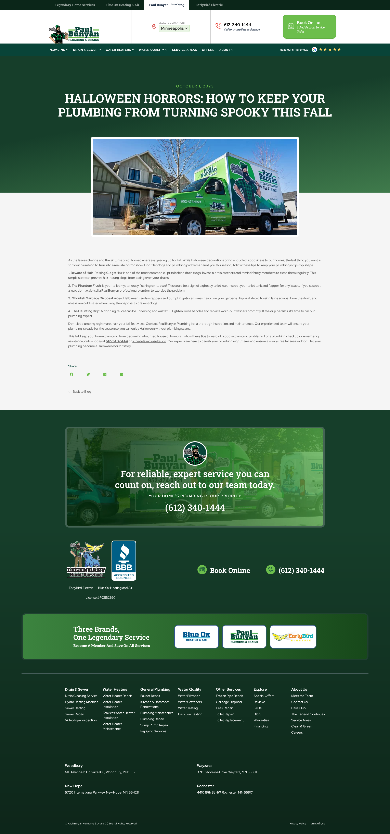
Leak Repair (224, 708)
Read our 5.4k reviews (294, 49)
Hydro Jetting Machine (81, 702)
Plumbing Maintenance (156, 713)
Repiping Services (153, 731)
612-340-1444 (117, 341)
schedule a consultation (149, 341)
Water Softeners (190, 702)
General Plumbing (155, 689)
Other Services (228, 689)
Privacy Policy (297, 823)
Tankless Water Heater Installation (119, 715)
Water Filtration (189, 696)
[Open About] (232, 50)
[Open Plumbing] (67, 50)
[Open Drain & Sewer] (100, 50)
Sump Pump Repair (154, 725)
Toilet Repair (225, 714)
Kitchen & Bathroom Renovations (155, 704)
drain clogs (193, 273)
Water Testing (188, 708)
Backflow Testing (190, 714)
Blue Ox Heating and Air (115, 588)
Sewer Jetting (75, 708)
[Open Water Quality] (166, 50)
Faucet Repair (150, 696)
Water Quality (189, 689)
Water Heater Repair (117, 696)
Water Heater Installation (112, 704)
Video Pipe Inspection (81, 720)
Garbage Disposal (229, 702)
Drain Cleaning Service (81, 696)
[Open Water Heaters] (133, 50)
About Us (299, 689)
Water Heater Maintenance (112, 726)
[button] (71, 374)
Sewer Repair (74, 714)
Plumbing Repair (152, 719)
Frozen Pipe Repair (229, 696)
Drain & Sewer (77, 689)
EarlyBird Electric (81, 588)
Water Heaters (115, 689)
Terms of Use (317, 823)
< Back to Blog (79, 391)
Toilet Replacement (230, 720)
